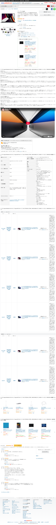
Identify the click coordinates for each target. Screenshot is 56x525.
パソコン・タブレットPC (25, 34)
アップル (24, 27)
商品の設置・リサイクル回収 (27, 513)
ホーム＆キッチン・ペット (6, 508)
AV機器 (4, 510)
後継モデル (43, 229)
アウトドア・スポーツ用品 (6, 509)
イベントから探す (25, 504)
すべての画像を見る (7, 34)
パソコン (19, 34)
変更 (42, 3)
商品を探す (24, 515)
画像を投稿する (8, 35)
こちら (31, 2)
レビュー (20, 20)
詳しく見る (6, 453)
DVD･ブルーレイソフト (15, 507)
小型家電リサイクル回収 (36, 505)
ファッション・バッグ (15, 506)
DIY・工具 (13, 500)
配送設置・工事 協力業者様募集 (37, 508)
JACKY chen (6, 464)
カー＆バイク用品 (14, 505)
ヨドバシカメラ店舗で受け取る (48, 500)
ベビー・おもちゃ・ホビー (6, 500)
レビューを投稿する (18, 445)
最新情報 (20, 21)
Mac (21, 36)
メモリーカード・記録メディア (16, 509)
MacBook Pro (25, 36)
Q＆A (37, 455)
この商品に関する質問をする (28, 20)
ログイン (14, 2)
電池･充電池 (13, 510)
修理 (33, 500)
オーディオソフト (14, 508)
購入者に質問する (45, 451)
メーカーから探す (25, 500)
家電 (3, 505)
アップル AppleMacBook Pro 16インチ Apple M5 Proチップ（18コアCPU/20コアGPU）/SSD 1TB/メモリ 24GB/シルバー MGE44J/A (30, 56)
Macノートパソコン (32, 34)
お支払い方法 (25, 512)
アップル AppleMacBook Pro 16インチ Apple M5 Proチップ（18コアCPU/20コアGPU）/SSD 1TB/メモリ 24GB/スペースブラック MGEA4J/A (30, 43)
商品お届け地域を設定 (16, 3)
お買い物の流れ (25, 511)
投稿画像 (35, 20)
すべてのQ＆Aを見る (39, 458)
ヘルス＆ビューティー (6, 506)
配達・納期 (24, 514)
